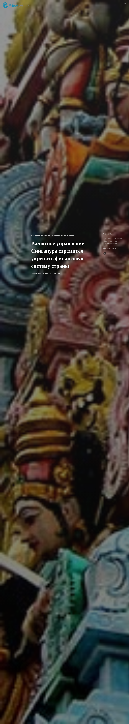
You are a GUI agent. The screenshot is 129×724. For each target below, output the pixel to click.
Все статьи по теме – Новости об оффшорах (52, 235)
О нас (120, 3)
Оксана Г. (45, 273)
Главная (113, 3)
